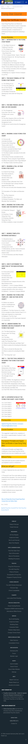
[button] (26, 2)
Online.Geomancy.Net (9, 709)
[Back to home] (7, 2)
